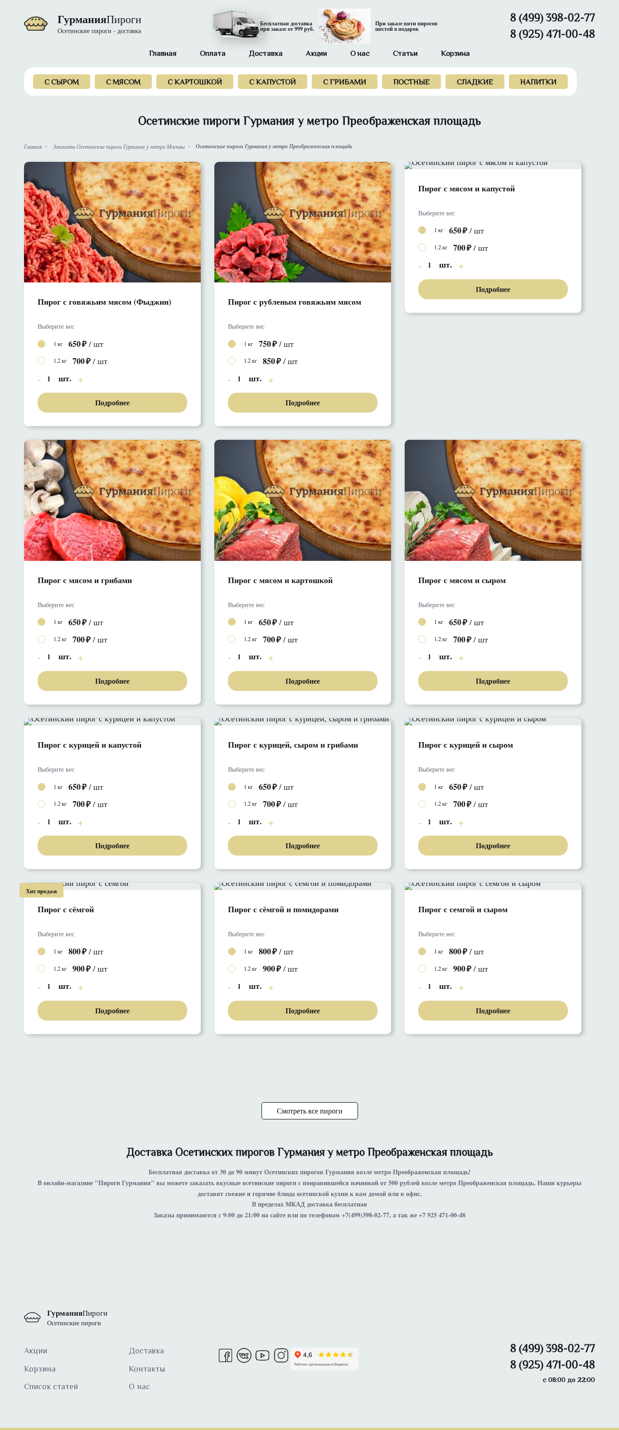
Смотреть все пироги (309, 1110)
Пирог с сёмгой (66, 909)
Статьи (405, 54)
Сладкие (475, 82)
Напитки (538, 82)
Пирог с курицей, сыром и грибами (293, 744)
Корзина (455, 54)
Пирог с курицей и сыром (465, 744)
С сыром (61, 82)
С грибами (344, 82)
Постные (411, 82)
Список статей (51, 1387)
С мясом (123, 82)
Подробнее (112, 402)
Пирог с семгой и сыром (463, 909)
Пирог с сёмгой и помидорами (283, 909)
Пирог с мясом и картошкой (280, 580)
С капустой (272, 82)
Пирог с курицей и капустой (89, 744)
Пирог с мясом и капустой (466, 188)
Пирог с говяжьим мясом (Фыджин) (104, 301)
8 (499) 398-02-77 (552, 19)
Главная (163, 54)
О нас (360, 54)
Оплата (213, 54)
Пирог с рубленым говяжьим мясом (294, 301)
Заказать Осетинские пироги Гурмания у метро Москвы (119, 146)
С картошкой (195, 82)
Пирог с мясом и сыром (462, 580)
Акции (316, 54)
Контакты (147, 1369)
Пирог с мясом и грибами (85, 580)
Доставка (266, 54)
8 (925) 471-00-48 (552, 35)
